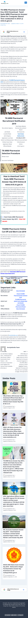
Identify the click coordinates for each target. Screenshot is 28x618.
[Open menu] (26, 3)
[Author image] (4, 406)
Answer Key (3, 25)
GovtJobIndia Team (6, 23)
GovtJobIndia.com (13, 335)
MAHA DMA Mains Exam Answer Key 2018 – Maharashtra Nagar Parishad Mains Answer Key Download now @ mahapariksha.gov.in (13, 568)
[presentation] (14, 387)
